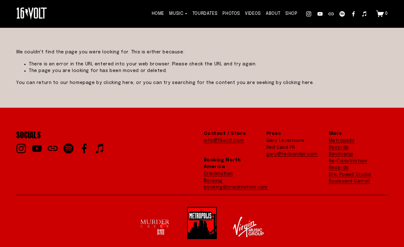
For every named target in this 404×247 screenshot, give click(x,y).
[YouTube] (320, 14)
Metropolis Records (342, 144)
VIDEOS (253, 13)
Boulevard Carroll (349, 181)
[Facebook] (353, 14)
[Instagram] (309, 14)
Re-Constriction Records (348, 164)
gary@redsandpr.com (292, 154)
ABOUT (273, 13)
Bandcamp (341, 154)
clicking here (119, 83)
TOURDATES (205, 13)
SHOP (291, 13)
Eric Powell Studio (350, 174)
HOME (158, 13)
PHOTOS (231, 13)
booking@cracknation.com (236, 187)
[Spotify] (342, 14)
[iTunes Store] (364, 14)
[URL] (331, 14)
